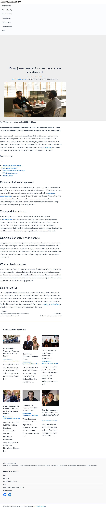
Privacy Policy (7, 490)
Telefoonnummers (7, 26)
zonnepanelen (8, 219)
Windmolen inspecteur (10, 173)
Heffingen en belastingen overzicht (13, 487)
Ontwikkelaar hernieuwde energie (14, 170)
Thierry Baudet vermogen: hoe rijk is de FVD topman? (30, 408)
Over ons (6, 478)
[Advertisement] (53, 51)
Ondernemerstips (6, 5)
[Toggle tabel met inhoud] (1, 161)
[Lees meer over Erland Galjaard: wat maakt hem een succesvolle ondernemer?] (50, 340)
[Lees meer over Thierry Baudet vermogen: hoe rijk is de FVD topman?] (31, 395)
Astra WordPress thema (40, 506)
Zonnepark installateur (10, 168)
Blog (3, 30)
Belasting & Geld (6, 14)
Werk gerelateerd (6, 22)
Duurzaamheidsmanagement (12, 165)
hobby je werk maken (51, 304)
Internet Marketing (7, 10)
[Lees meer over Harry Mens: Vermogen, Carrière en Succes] (31, 342)
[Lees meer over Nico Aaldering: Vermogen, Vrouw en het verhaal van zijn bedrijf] (11, 339)
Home (5, 475)
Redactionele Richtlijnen (10, 481)
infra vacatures (46, 147)
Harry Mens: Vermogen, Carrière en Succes (31, 356)
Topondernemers (6, 18)
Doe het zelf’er (8, 175)
